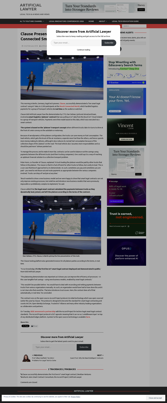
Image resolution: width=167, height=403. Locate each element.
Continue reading (83, 50)
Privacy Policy (75, 396)
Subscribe (109, 43)
